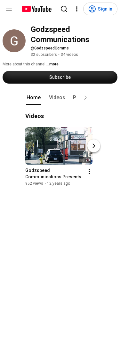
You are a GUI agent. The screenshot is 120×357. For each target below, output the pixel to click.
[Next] (93, 145)
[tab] (33, 97)
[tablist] (60, 97)
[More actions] (89, 171)
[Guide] (9, 9)
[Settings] (77, 9)
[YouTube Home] (36, 9)
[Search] (64, 9)
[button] (85, 97)
